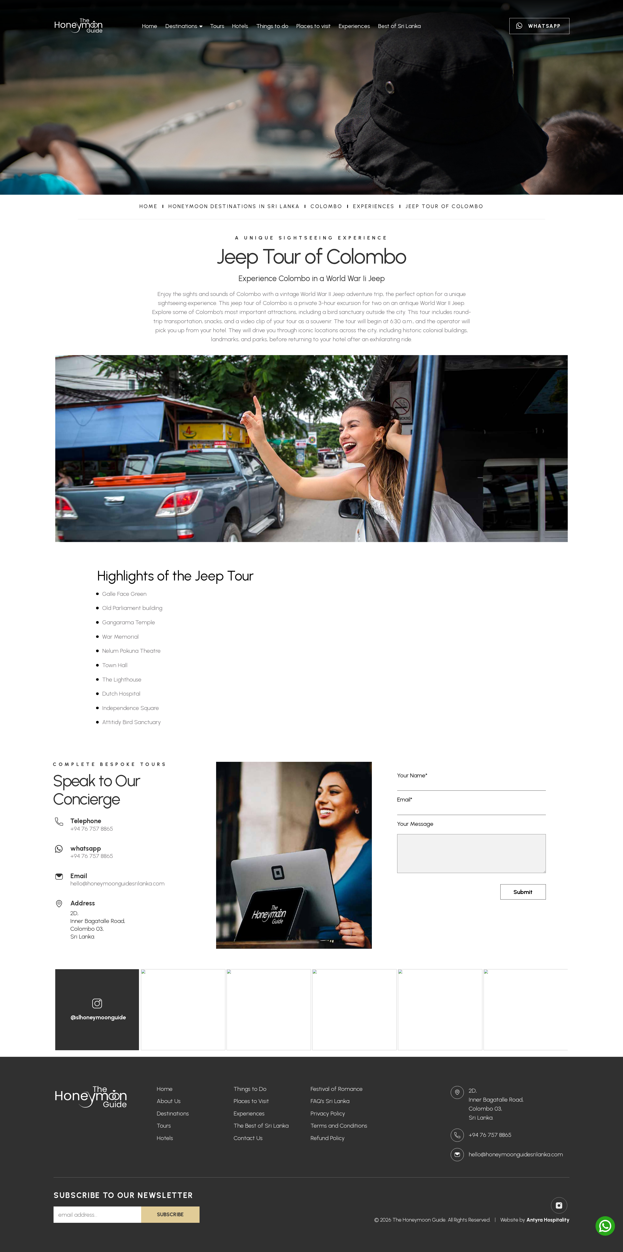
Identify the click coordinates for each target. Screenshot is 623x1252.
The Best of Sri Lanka (261, 1126)
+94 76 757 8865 (91, 828)
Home (149, 25)
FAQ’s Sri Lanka (330, 1101)
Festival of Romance (337, 1089)
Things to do (272, 25)
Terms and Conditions (339, 1126)
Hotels (240, 25)
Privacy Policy (328, 1114)
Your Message (415, 823)
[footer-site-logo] (92, 1097)
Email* (404, 799)
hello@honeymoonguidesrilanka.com (117, 883)
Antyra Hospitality (547, 1220)
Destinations (181, 25)
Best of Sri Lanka (399, 25)
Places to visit (313, 25)
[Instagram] (559, 1205)
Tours (217, 25)
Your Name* (412, 775)
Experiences (354, 25)
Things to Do (250, 1089)
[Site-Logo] (78, 26)
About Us (169, 1101)
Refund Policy (328, 1138)
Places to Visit (251, 1101)
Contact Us (248, 1138)
